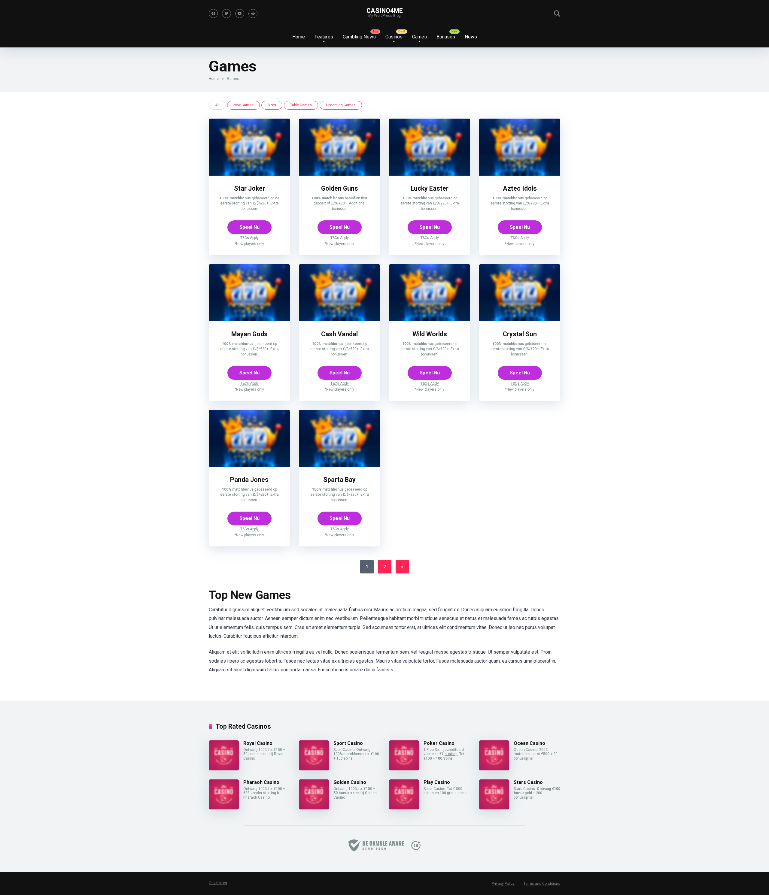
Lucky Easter (429, 188)
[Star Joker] (249, 174)
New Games (243, 105)
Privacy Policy (503, 883)
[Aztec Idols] (519, 174)
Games (419, 37)
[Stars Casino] (494, 808)
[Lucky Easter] (429, 174)
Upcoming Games (341, 105)
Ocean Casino (529, 743)
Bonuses (445, 37)
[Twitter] (226, 13)
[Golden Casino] (314, 808)
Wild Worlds (429, 334)
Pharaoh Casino (261, 782)
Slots (272, 105)
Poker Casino (439, 743)
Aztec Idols (520, 188)
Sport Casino (348, 743)
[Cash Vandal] (339, 319)
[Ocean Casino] (494, 769)
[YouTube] (239, 13)
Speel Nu (249, 227)
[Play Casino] (404, 808)
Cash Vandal (339, 334)
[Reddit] (252, 13)
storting (451, 754)
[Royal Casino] (224, 769)
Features (324, 37)
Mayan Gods (249, 334)
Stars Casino (528, 782)
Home (298, 37)
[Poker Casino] (404, 769)
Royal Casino (257, 743)
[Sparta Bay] (339, 465)
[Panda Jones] (249, 465)
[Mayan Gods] (249, 319)
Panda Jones (249, 479)
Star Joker (249, 188)
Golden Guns (339, 188)
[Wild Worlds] (429, 319)
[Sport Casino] (314, 769)
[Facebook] (213, 13)
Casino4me (384, 11)
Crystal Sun (520, 334)
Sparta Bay (339, 479)
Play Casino (437, 782)
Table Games (301, 105)
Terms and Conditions (542, 883)
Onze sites (218, 883)
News (471, 37)
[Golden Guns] (339, 174)
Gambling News (359, 37)
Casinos (394, 37)
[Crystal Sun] (519, 319)
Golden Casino (349, 782)
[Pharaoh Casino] (224, 808)
